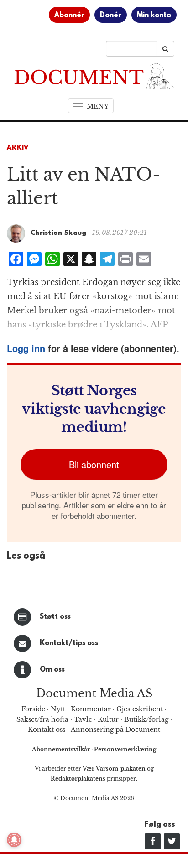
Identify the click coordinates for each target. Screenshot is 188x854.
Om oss (52, 670)
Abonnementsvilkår (61, 749)
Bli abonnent (94, 464)
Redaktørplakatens (78, 778)
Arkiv (18, 148)
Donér (110, 15)
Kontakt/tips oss (69, 643)
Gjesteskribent (139, 709)
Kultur (108, 719)
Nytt (58, 709)
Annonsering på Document (115, 729)
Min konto (154, 15)
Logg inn (26, 348)
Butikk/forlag (146, 719)
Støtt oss (55, 617)
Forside (33, 709)
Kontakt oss (46, 729)
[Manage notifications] (14, 840)
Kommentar (91, 709)
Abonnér (69, 15)
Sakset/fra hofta (42, 719)
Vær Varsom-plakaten (114, 768)
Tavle (83, 719)
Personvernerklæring (125, 749)
